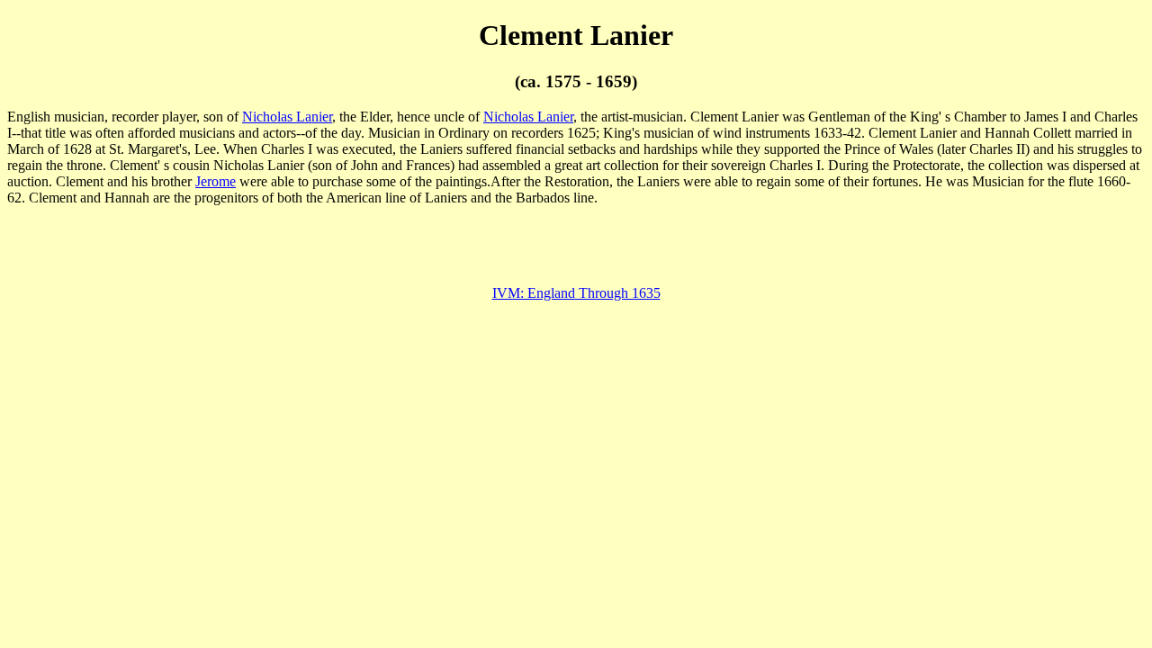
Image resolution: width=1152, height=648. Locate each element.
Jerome (215, 181)
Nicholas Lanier (287, 116)
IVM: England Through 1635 (576, 293)
